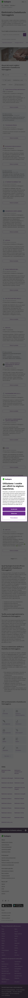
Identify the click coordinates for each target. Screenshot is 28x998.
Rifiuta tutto (14, 513)
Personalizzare (14, 518)
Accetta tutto (14, 509)
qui (8, 503)
